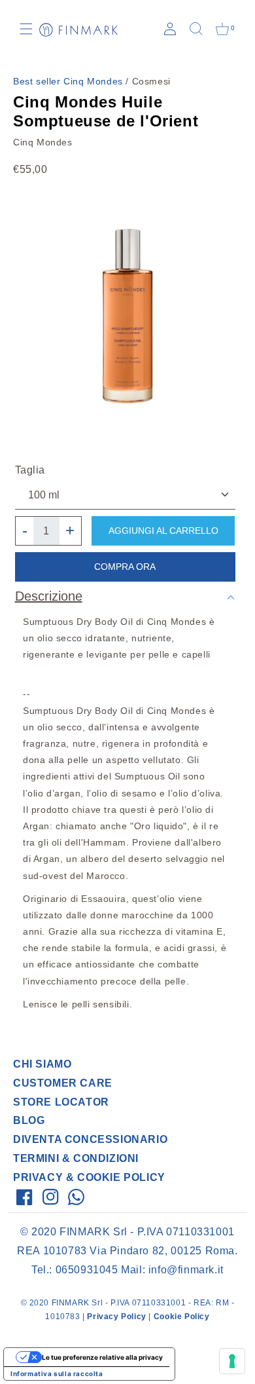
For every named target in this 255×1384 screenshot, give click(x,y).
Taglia (30, 470)
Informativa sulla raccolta (56, 1373)
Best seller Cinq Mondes (68, 81)
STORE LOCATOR (61, 1102)
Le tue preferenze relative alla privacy (102, 1357)
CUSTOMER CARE (62, 1083)
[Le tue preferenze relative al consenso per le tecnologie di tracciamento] (232, 1361)
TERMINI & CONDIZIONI (76, 1158)
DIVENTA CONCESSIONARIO (90, 1139)
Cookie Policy (182, 1316)
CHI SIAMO (42, 1064)
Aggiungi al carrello (163, 530)
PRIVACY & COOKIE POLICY (89, 1177)
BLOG (28, 1120)
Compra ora (125, 566)
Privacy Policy (116, 1316)
